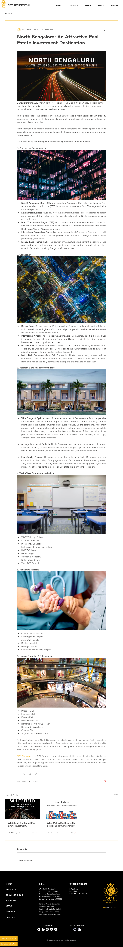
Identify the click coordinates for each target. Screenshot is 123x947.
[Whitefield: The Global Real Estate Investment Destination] (22, 809)
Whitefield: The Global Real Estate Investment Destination (22, 824)
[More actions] (104, 29)
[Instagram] (47, 929)
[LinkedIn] (55, 929)
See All (115, 795)
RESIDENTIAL (19, 5)
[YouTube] (51, 929)
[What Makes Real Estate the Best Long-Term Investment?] (61, 809)
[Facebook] (43, 929)
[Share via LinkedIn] (30, 774)
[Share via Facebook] (18, 774)
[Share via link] (36, 774)
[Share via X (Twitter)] (24, 774)
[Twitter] (38, 929)
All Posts (8, 13)
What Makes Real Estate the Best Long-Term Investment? (61, 824)
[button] (115, 13)
